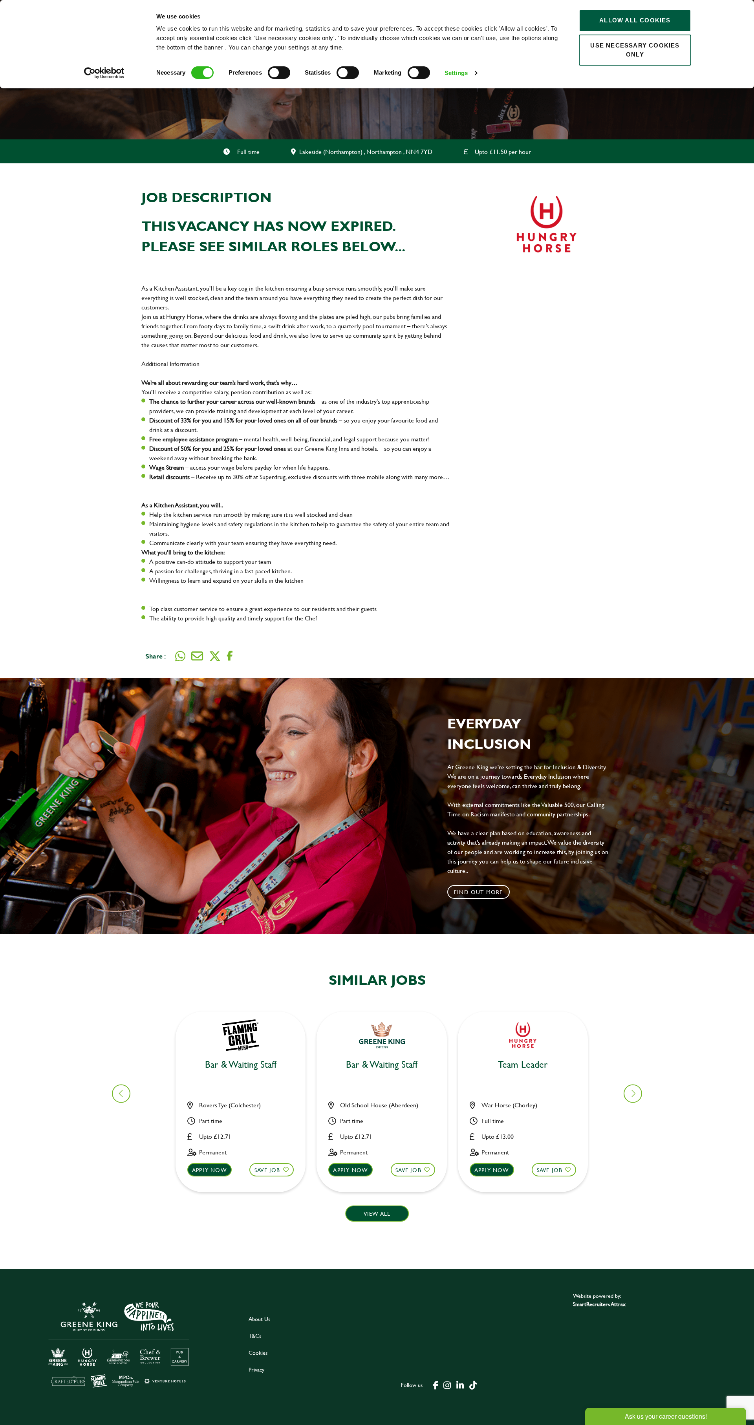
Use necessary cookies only (634, 50)
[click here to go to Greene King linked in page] (459, 1384)
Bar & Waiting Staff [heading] (240, 1065)
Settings (456, 73)
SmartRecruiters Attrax (599, 1304)
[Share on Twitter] (215, 656)
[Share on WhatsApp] (180, 656)
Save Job (267, 1170)
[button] (633, 1093)
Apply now (209, 1170)
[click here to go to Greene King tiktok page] (472, 1384)
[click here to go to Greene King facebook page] (435, 1384)
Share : (155, 655)
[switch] (279, 72)
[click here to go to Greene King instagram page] (446, 1384)
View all (377, 1213)
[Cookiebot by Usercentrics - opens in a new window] (104, 73)
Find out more (478, 892)
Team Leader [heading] (523, 1065)
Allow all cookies (634, 20)
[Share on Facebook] (230, 656)
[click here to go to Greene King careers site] (119, 1343)
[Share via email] (197, 656)
